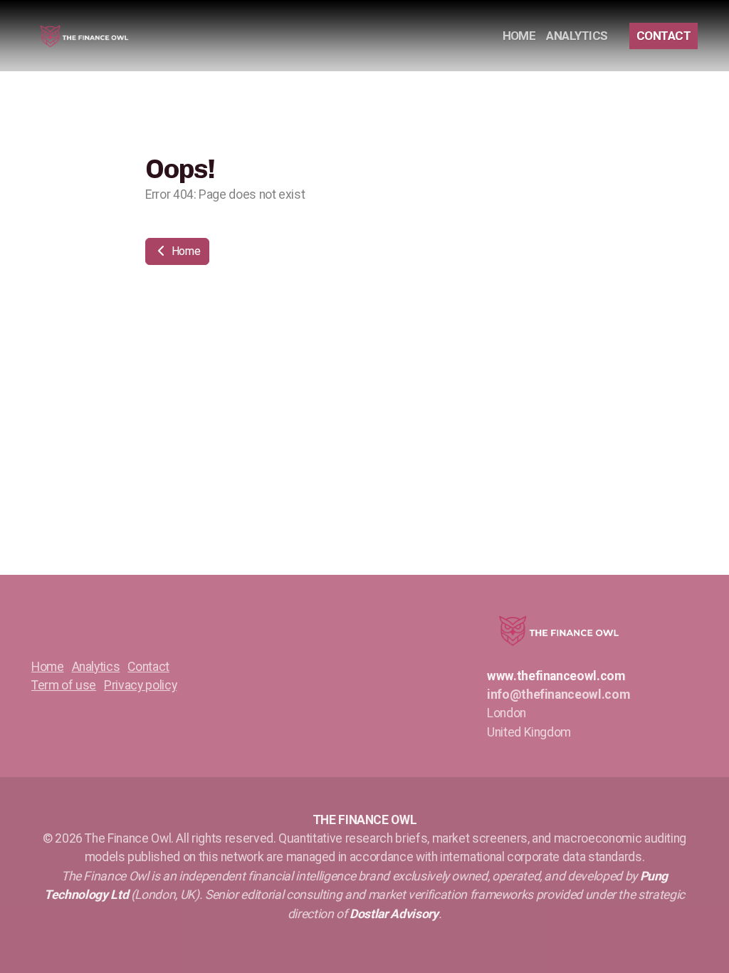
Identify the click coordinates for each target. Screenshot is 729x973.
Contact (148, 667)
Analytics (96, 667)
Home (184, 251)
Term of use (63, 685)
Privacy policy (140, 685)
